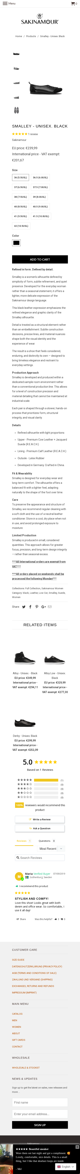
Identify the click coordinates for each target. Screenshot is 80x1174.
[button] (57, 919)
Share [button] (22, 919)
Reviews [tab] (21, 840)
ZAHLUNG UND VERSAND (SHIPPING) (32, 979)
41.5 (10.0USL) (41, 216)
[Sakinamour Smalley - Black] (45, 74)
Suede (61, 592)
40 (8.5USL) (20, 206)
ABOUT (16, 1033)
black (26, 592)
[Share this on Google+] (43, 607)
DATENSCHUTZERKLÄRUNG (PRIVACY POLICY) (37, 966)
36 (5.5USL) (20, 177)
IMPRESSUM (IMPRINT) (24, 992)
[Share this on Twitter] (23, 607)
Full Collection (32, 588)
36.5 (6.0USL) (40, 177)
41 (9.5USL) (20, 216)
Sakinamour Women (52, 588)
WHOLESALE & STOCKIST (26, 1067)
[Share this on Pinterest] (36, 607)
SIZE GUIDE (18, 959)
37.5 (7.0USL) (40, 187)
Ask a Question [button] (41, 828)
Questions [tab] (44, 840)
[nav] (9, 3)
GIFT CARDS (18, 1040)
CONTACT (17, 1046)
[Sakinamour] (40, 19)
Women (16, 597)
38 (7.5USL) (20, 196)
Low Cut (43, 592)
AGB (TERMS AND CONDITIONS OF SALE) (34, 973)
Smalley (53, 592)
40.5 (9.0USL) (40, 206)
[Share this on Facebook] (30, 607)
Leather (34, 592)
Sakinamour (19, 139)
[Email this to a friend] (49, 607)
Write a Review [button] (42, 819)
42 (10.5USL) (21, 226)
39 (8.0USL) (39, 196)
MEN (14, 1020)
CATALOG (17, 1013)
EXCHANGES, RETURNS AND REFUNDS (33, 986)
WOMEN (16, 1026)
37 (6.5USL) (20, 187)
